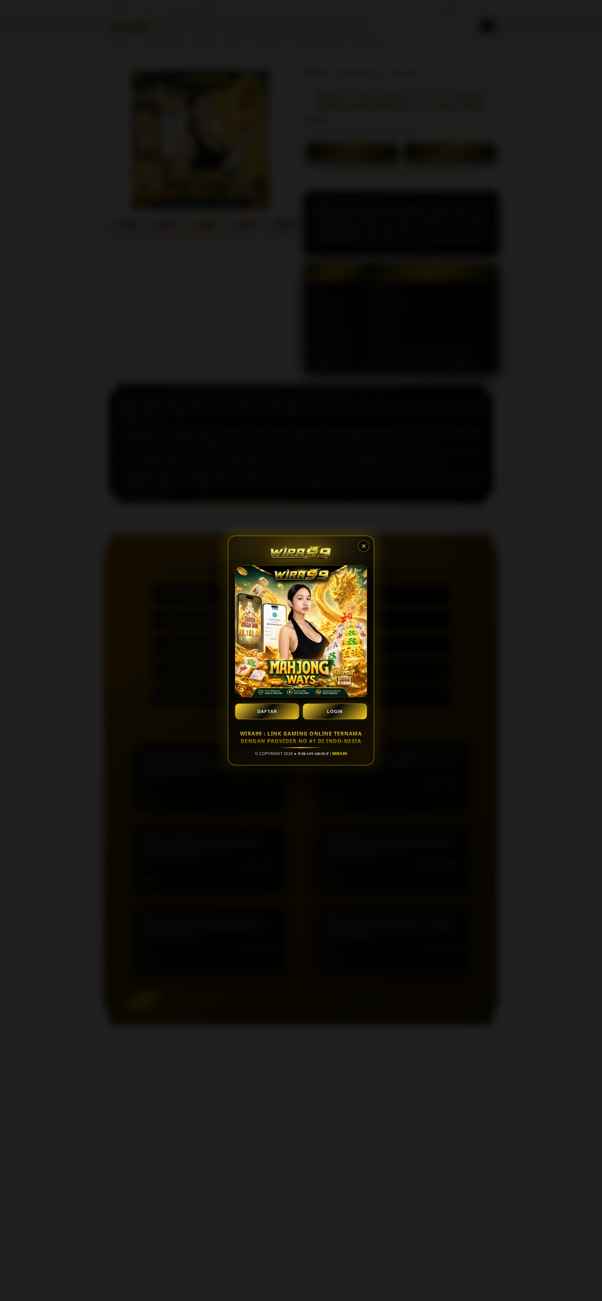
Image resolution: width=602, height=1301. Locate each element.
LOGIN (335, 711)
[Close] (363, 546)
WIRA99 (339, 754)
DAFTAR (267, 711)
